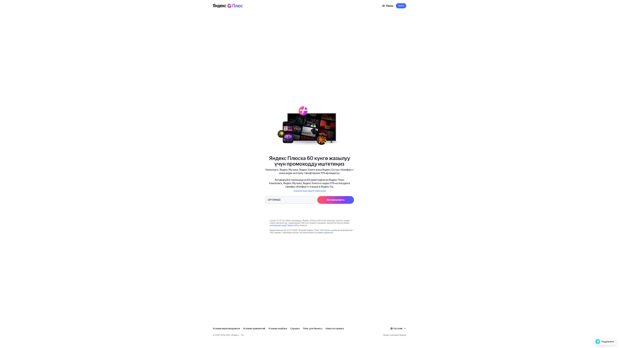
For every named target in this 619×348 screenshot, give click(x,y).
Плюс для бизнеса (312, 328)
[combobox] (398, 328)
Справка (295, 328)
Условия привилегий (254, 328)
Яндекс (235, 335)
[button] (401, 5)
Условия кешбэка (277, 328)
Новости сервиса (335, 328)
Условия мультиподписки (226, 328)
